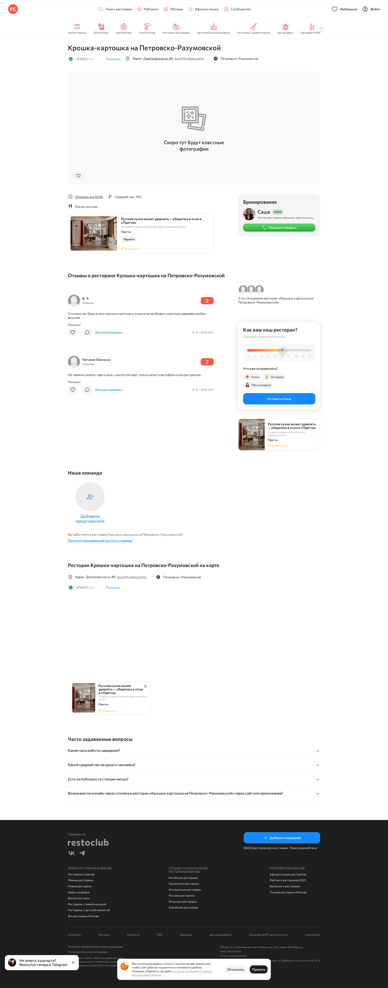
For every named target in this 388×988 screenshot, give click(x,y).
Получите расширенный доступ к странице (100, 540)
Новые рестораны (80, 886)
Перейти (129, 239)
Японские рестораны (183, 901)
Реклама (104, 934)
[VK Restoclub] (71, 853)
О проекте (74, 934)
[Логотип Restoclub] (13, 9)
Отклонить (235, 969)
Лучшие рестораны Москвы (288, 892)
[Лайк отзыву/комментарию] (73, 332)
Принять (258, 969)
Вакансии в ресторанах (285, 886)
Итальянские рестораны (185, 889)
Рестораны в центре (81, 874)
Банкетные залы (79, 898)
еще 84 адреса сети (189, 58)
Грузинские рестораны (184, 883)
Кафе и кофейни (79, 892)
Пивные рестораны (80, 880)
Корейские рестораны (183, 907)
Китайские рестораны (183, 877)
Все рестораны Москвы (83, 916)
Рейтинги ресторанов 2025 (288, 880)
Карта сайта (312, 934)
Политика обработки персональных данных (95, 946)
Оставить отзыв (279, 398)
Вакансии (186, 934)
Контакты (133, 934)
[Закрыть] (73, 962)
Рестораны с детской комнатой (89, 910)
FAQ (160, 934)
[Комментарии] (87, 332)
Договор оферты (220, 934)
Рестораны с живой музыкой (87, 904)
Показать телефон (282, 227)
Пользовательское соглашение (88, 951)
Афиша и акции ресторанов (288, 874)
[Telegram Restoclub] (82, 853)
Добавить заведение (285, 838)
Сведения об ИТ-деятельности (268, 934)
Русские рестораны (182, 895)
